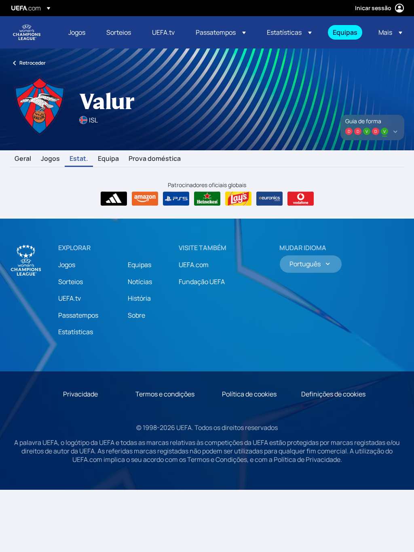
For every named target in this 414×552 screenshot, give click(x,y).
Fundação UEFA (202, 281)
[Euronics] (269, 199)
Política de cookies (249, 394)
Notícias (140, 281)
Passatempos (78, 315)
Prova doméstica (155, 158)
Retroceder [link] (32, 62)
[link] (77, 32)
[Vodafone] (300, 199)
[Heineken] (207, 199)
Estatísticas (75, 331)
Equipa (108, 158)
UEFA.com (194, 264)
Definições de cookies (333, 394)
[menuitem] (77, 32)
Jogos (50, 158)
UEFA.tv (69, 298)
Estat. (79, 158)
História (139, 298)
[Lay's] (238, 199)
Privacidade (80, 394)
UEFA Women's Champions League (27, 32)
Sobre (136, 315)
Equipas (139, 264)
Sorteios (70, 281)
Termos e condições (164, 394)
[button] (220, 32)
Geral (23, 158)
